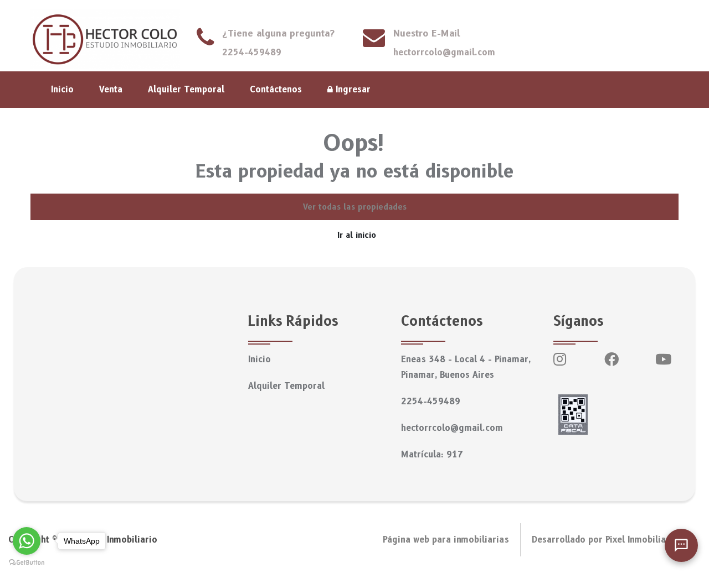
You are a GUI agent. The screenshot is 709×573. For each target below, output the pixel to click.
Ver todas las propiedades (355, 207)
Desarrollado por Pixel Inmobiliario (605, 540)
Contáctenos (276, 90)
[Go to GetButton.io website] (26, 562)
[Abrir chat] (681, 545)
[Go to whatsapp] (26, 541)
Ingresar (352, 90)
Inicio (62, 90)
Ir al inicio (356, 235)
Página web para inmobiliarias (446, 540)
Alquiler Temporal (186, 90)
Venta (110, 90)
